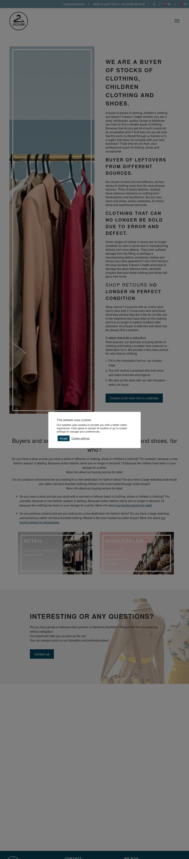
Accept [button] (63, 438)
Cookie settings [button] (80, 438)
